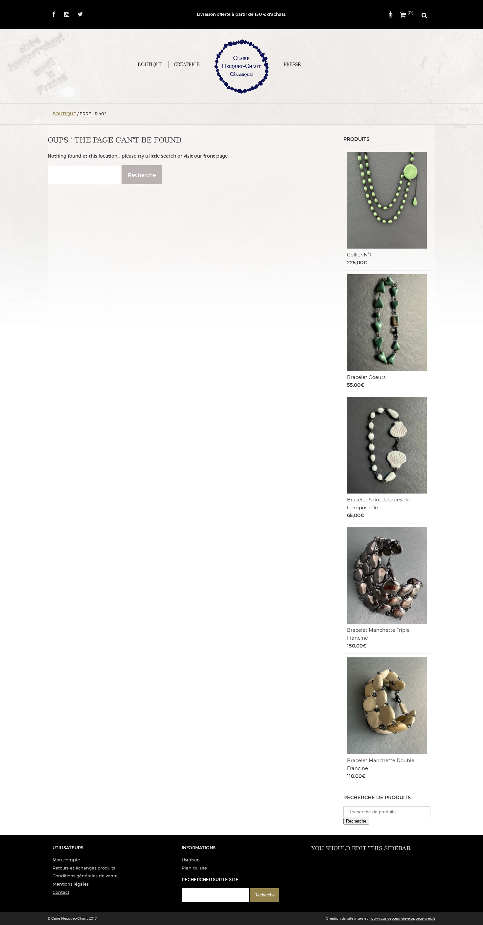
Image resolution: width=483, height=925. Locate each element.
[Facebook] (54, 14)
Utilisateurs (68, 847)
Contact (61, 892)
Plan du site (194, 867)
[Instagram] (63, 14)
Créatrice (186, 64)
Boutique (150, 64)
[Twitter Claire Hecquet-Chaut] (76, 14)
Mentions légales (71, 884)
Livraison (191, 859)
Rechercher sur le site (210, 879)
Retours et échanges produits (84, 867)
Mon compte (66, 859)
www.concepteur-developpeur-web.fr (402, 918)
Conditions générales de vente (85, 875)
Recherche (356, 821)
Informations (199, 847)
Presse (292, 64)
